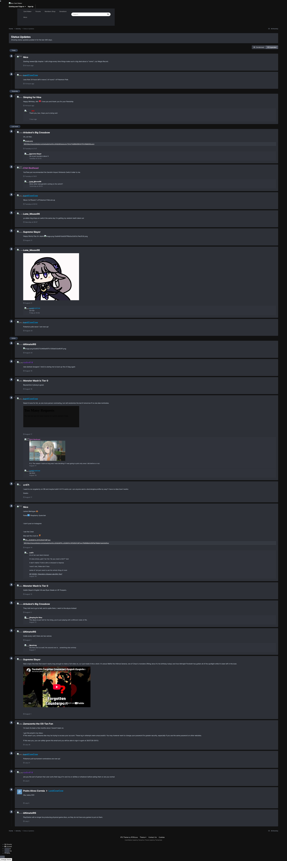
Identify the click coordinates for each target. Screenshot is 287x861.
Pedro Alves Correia (34, 790)
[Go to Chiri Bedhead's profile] (19, 169)
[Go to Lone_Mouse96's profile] (26, 182)
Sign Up (30, 6)
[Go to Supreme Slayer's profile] (26, 155)
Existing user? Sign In (17, 6)
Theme (142, 837)
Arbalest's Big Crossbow (36, 132)
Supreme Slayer (35, 154)
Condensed (259, 47)
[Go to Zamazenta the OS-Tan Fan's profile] (19, 724)
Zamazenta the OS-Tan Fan (38, 723)
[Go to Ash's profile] (26, 112)
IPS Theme (124, 837)
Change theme (6, 859)
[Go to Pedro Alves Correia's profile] (19, 791)
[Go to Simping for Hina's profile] (19, 98)
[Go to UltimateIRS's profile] (19, 345)
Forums (38, 11)
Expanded (272, 47)
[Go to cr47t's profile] (19, 486)
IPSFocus (134, 837)
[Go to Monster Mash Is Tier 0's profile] (19, 381)
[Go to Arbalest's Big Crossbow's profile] (19, 133)
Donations (62, 11)
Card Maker (27, 11)
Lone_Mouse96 (35, 181)
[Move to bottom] (6, 850)
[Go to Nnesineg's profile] (26, 646)
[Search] (108, 14)
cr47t (26, 485)
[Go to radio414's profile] (19, 363)
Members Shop (50, 11)
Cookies (162, 837)
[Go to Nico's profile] (19, 58)
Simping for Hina (32, 97)
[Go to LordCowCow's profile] (19, 76)
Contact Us (152, 837)
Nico (25, 57)
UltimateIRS (29, 344)
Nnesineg (33, 645)
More (25, 17)
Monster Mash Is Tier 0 (35, 380)
